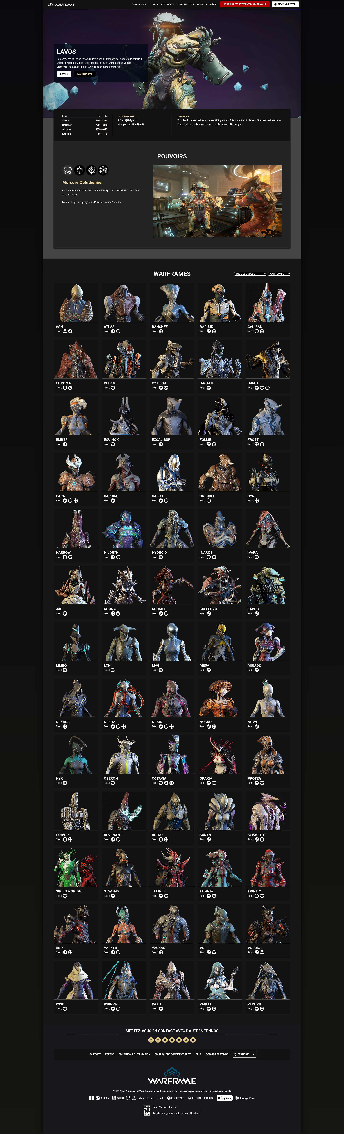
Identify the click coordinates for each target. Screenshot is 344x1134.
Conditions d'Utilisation (134, 1054)
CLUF (198, 1054)
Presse (109, 1054)
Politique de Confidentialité (173, 1054)
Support (95, 1054)
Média (213, 4)
